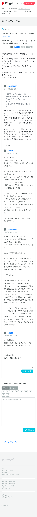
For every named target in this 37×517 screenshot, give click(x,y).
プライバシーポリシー (9, 486)
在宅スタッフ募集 (7, 470)
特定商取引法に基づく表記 (10, 475)
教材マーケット (6, 14)
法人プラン (28, 11)
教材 (3, 8)
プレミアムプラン (6, 11)
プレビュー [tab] (13, 388)
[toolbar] (18, 393)
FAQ (23, 11)
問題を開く (7, 36)
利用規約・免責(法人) (9, 484)
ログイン (19, 3)
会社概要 (4, 472)
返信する (30, 430)
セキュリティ (6, 488)
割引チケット (17, 11)
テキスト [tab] (5, 388)
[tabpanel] (18, 408)
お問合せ (4, 495)
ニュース (7, 8)
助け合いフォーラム (24, 8)
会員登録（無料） (29, 3)
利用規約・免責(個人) (9, 482)
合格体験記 (14, 8)
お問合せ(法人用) (7, 497)
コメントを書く (27, 371)
